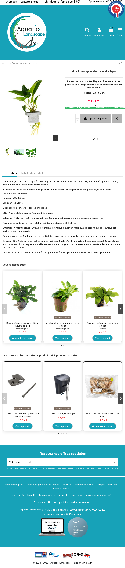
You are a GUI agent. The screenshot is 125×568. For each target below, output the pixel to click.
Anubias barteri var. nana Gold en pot (102, 324)
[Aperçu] (24, 319)
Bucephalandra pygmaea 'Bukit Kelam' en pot (22, 324)
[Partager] (89, 139)
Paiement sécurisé (83, 484)
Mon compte (18, 495)
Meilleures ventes (80, 502)
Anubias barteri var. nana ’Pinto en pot (62, 324)
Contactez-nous (29, 2)
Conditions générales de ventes (42, 484)
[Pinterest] (97, 139)
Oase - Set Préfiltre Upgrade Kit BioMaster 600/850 (22, 415)
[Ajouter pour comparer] (117, 118)
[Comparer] (20, 319)
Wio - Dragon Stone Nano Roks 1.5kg (102, 415)
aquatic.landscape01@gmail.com (64, 514)
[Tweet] (94, 139)
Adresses (77, 495)
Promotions (39, 502)
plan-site (112, 484)
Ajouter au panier (98, 118)
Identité (31, 495)
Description (9, 173)
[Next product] (122, 63)
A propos (11, 2)
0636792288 (98, 509)
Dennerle (102, 328)
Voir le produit (62, 338)
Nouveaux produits (58, 502)
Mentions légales (14, 484)
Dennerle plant (22, 328)
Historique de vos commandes (53, 495)
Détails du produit (31, 173)
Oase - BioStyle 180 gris (62, 413)
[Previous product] (120, 63)
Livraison (66, 484)
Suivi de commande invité (98, 495)
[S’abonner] (114, 462)
